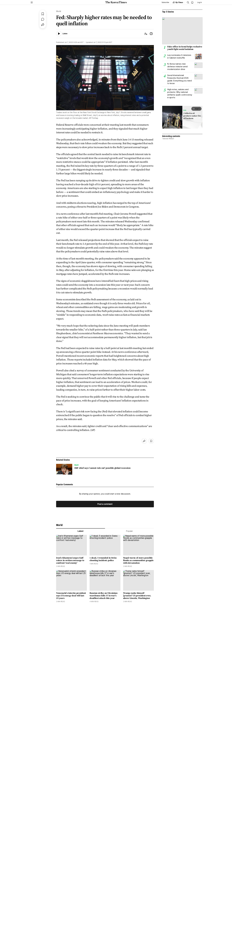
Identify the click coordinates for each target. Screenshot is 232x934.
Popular (129, 531)
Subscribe (165, 2)
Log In (199, 2)
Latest (81, 531)
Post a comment (105, 504)
